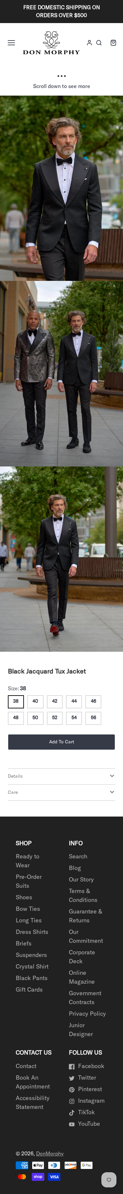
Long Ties (29, 921)
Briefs (23, 944)
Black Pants (32, 978)
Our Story (81, 880)
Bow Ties (28, 909)
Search (78, 857)
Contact (26, 1066)
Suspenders (31, 955)
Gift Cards (29, 990)
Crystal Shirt (32, 967)
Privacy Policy (87, 1014)
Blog (75, 868)
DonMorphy (50, 1153)
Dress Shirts (32, 932)
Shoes (24, 898)
